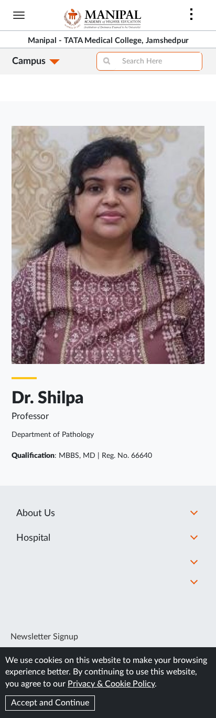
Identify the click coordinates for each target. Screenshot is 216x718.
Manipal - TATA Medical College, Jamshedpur (108, 41)
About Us (35, 513)
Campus (29, 61)
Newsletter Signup (44, 637)
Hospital (33, 538)
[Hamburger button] (19, 15)
